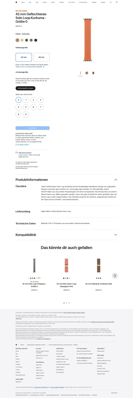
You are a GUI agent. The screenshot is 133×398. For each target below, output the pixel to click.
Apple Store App (61, 362)
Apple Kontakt (101, 374)
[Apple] (16, 345)
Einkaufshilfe (60, 372)
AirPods (18, 364)
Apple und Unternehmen (84, 351)
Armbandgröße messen (25, 88)
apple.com (19, 318)
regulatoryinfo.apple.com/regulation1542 (102, 322)
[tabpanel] (87, 39)
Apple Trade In (60, 367)
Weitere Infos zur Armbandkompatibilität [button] (29, 67)
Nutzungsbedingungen (52, 395)
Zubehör (18, 372)
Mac (17, 354)
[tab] (80, 73)
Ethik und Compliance (103, 371)
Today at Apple (60, 356)
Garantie (99, 366)
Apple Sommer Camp (62, 359)
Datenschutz (100, 351)
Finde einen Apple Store (41, 387)
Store (17, 351)
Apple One (39, 365)
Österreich (114, 393)
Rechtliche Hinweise (84, 395)
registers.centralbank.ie (44, 339)
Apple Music (39, 370)
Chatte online (24, 155)
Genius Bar (59, 354)
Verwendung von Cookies (37, 395)
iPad (17, 356)
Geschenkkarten (20, 375)
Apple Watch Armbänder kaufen (36, 345)
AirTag (17, 369)
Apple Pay (18, 382)
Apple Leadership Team (103, 360)
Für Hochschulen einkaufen (84, 363)
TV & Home (19, 367)
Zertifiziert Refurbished (63, 364)
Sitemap (94, 395)
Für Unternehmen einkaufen (85, 354)
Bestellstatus (60, 369)
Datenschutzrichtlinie (22, 395)
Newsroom (100, 358)
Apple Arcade (40, 373)
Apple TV (38, 367)
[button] (110, 2)
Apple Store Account (42, 355)
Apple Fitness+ (40, 375)
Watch (22, 345)
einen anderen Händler (57, 387)
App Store (39, 378)
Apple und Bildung (82, 360)
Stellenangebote (101, 363)
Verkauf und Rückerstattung (69, 395)
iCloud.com (39, 358)
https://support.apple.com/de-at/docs (74, 312)
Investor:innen (101, 368)
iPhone (18, 359)
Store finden (59, 351)
